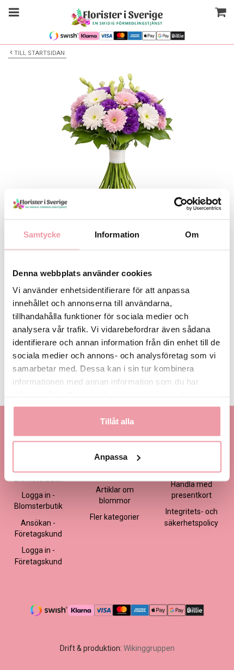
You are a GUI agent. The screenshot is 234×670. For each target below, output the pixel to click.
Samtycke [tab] (42, 234)
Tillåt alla (117, 420)
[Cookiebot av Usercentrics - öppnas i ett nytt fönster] (173, 204)
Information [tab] (117, 234)
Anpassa (110, 456)
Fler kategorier (114, 517)
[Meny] (12, 13)
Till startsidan (39, 53)
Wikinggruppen (149, 648)
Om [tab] (192, 234)
